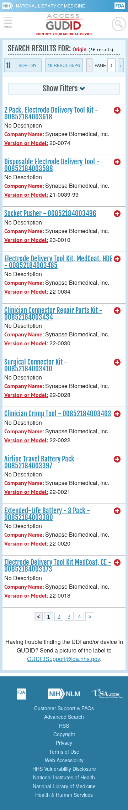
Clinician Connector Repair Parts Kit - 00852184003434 (53, 313)
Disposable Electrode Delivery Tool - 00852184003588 (52, 165)
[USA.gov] (107, 696)
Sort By (27, 65)
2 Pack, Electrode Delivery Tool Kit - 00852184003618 (51, 113)
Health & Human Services (64, 794)
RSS (64, 725)
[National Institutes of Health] (9, 6)
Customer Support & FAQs (64, 708)
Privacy (64, 742)
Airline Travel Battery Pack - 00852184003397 (41, 462)
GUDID (64, 25)
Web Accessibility (64, 760)
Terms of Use (64, 751)
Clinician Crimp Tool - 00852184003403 (57, 413)
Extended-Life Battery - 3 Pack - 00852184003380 (47, 514)
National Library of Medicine (50, 5)
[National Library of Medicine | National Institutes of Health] (64, 696)
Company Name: (24, 134)
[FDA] (120, 5)
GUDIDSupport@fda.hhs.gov (63, 659)
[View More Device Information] (117, 110)
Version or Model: (26, 143)
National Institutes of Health (64, 777)
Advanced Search (64, 716)
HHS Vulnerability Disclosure (64, 768)
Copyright (64, 734)
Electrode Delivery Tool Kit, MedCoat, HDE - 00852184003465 (58, 262)
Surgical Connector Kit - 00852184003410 (35, 365)
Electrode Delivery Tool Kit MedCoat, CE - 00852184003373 (57, 565)
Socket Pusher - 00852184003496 (50, 213)
